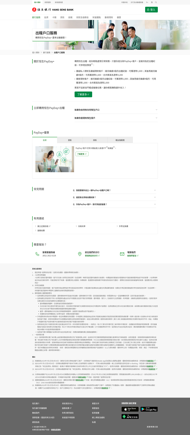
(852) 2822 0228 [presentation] (49, 255)
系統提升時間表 (68, 417)
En (147, 2)
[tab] (44, 140)
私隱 (94, 422)
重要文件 (95, 403)
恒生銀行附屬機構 (39, 408)
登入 (152, 9)
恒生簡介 (35, 403)
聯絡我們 (35, 412)
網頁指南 (35, 422)
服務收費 (65, 408)
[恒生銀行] (54, 10)
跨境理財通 (59, 2)
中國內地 (124, 2)
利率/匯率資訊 (68, 412)
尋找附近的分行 (91, 255)
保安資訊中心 (67, 403)
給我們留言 (131, 255)
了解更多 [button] (82, 94)
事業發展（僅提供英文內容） (44, 417)
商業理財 (48, 2)
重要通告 (95, 408)
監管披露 (95, 412)
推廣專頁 (150, 361)
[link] (55, 430)
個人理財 (37, 2)
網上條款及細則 (98, 417)
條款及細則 (82, 377)
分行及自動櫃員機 (137, 2)
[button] (156, 2)
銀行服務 (46, 52)
